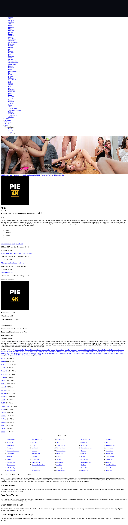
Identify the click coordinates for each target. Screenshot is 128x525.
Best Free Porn (11, 470)
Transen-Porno (12, 115)
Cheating (11, 35)
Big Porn (9, 456)
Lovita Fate (111, 353)
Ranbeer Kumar (36, 350)
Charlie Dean (43, 351)
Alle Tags (11, 117)
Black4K (3, 358)
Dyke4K (3, 377)
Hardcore (11, 68)
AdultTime (59, 465)
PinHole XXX (5, 406)
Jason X (36, 351)
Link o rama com (85, 439)
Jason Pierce (71, 351)
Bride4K (3, 361)
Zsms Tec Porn (36, 462)
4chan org (59, 468)
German (10, 59)
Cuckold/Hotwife (13, 42)
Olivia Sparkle (46, 350)
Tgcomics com (110, 442)
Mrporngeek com (60, 470)
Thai (9, 107)
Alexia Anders (102, 350)
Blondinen (11, 30)
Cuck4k (3, 368)
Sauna (10, 95)
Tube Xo (108, 462)
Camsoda (83, 451)
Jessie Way (74, 350)
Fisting (10, 54)
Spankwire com (11, 462)
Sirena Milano (60, 350)
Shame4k (3, 416)
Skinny (10, 100)
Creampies (11, 40)
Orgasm (10, 84)
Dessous (10, 46)
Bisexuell (11, 27)
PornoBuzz (109, 439)
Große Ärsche (12, 61)
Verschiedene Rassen (14, 110)
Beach (10, 25)
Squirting (11, 101)
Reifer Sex (11, 90)
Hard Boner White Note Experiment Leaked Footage (16, 253)
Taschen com (109, 453)
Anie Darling (93, 353)
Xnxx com (34, 451)
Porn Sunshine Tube (37, 439)
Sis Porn (3, 419)
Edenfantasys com (86, 462)
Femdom (10, 52)
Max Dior (81, 350)
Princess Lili (4, 351)
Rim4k (3, 409)
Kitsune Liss (29, 355)
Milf (9, 81)
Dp (9, 49)
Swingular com (36, 453)
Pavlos (78, 351)
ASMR (10, 23)
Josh (12, 353)
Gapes (10, 57)
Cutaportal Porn (110, 456)
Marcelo (94, 350)
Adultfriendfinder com (13, 451)
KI (9, 73)
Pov (9, 88)
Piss (9, 86)
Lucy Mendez (52, 351)
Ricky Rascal (42, 353)
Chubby (10, 37)
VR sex (34, 445)
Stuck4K (3, 422)
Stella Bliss (110, 350)
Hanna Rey (70, 353)
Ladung (10, 74)
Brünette (10, 32)
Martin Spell (119, 351)
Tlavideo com (35, 459)
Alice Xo (67, 350)
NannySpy (84, 442)
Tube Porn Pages (11, 468)
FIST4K (3, 380)
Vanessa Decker (19, 350)
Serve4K (3, 412)
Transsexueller (12, 108)
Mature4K (4, 393)
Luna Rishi (14, 355)
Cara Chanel (106, 351)
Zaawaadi (28, 350)
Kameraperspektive (14, 71)
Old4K (3, 403)
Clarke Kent (88, 350)
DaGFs (8, 459)
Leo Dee (7, 355)
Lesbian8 (58, 456)
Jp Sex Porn (109, 468)
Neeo (117, 353)
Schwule (10, 98)
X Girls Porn (84, 459)
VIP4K (3, 432)
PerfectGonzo (109, 451)
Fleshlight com (11, 465)
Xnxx (57, 442)
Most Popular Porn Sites (38, 465)
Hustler (83, 456)
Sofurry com (10, 445)
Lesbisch (10, 78)
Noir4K (3, 400)
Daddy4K (4, 371)
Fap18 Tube (59, 462)
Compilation (12, 39)
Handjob (10, 66)
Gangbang (11, 56)
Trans (10, 132)
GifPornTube (10, 453)
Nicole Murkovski (20, 351)
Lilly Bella (30, 351)
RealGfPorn (84, 445)
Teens (10, 105)
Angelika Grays (5, 353)
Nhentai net (59, 453)
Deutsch (10, 47)
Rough (10, 93)
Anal (9, 18)
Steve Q (99, 351)
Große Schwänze (13, 62)
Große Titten (12, 64)
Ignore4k (3, 387)
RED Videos (8, 122)
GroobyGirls (84, 468)
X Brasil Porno (11, 442)
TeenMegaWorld (110, 445)
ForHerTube (35, 468)
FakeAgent (10, 448)
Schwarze (11, 96)
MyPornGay (84, 470)
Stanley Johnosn (102, 353)
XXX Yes (83, 453)
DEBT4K (4, 374)
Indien (10, 69)
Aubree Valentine (62, 351)
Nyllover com (109, 448)
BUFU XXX (5, 364)
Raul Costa (17, 353)
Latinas (10, 76)
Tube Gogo (109, 470)
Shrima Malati (50, 353)
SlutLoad (34, 442)
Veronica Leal (26, 353)
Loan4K (3, 390)
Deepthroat (11, 44)
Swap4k (3, 425)
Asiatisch (11, 22)
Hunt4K (3, 384)
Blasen (10, 29)
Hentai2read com (60, 451)
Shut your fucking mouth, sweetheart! (12, 244)
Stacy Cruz (34, 353)
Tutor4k (3, 428)
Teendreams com (60, 445)
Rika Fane (77, 353)
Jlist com (58, 459)
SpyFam (83, 465)
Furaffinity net (11, 439)
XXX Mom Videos (111, 465)
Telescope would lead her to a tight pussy (13, 263)
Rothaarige (11, 91)
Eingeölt (10, 51)
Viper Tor (11, 351)
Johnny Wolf (85, 353)
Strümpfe (11, 103)
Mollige (10, 83)
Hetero (10, 129)
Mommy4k (4, 396)
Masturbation (12, 79)
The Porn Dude (60, 448)
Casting (10, 34)
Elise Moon (21, 355)
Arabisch (11, 20)
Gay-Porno (11, 113)
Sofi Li (113, 351)
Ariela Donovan (119, 350)
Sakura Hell (37, 355)
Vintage (10, 112)
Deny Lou (93, 351)
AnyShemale (35, 448)
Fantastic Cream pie (6, 272)
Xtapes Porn (109, 459)
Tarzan (53, 350)
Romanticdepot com (86, 448)
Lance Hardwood (61, 353)
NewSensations (36, 470)
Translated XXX (36, 456)
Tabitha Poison (85, 351)
